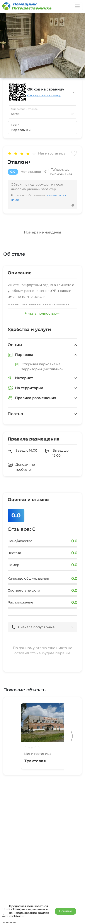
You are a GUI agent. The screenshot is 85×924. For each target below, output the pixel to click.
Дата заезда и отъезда (24, 109)
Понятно (65, 911)
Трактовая (35, 761)
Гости (15, 125)
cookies (14, 916)
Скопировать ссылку (44, 95)
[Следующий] (71, 736)
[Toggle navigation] (77, 6)
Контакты (9, 922)
